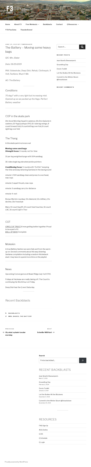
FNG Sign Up (43, 426)
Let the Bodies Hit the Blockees (69, 73)
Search (42, 356)
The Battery (26, 316)
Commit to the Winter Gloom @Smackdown (55, 401)
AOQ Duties (43, 430)
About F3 (18, 24)
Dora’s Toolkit (62, 69)
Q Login (42, 442)
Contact (59, 24)
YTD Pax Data (10, 30)
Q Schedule (43, 438)
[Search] (82, 360)
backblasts (14, 313)
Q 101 (41, 434)
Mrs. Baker (13, 316)
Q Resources (72, 24)
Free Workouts (31, 24)
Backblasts (47, 24)
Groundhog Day (62, 65)
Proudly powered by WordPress (16, 462)
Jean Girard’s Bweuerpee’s (66, 60)
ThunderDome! (26, 30)
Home (7, 24)
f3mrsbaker (26, 44)
